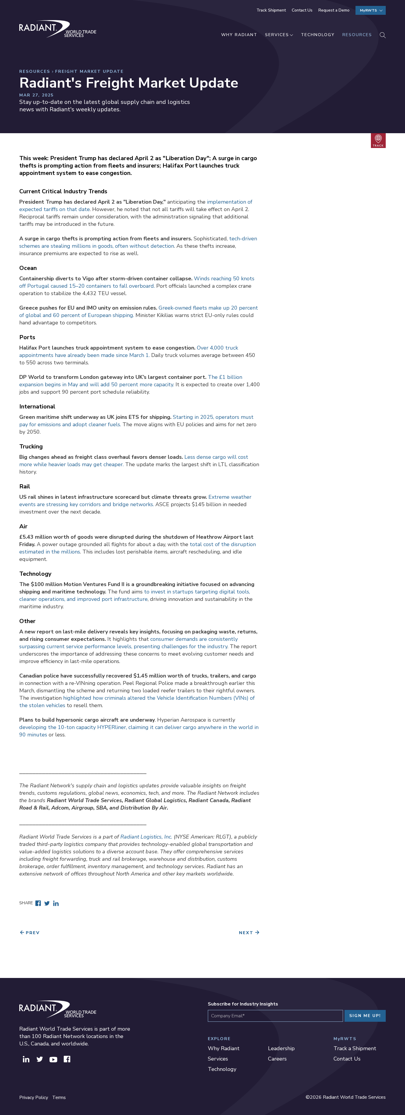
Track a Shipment (355, 1048)
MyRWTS (368, 10)
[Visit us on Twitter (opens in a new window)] (39, 1058)
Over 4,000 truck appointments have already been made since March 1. (128, 351)
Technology (318, 35)
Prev (33, 933)
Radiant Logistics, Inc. (146, 836)
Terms (59, 1097)
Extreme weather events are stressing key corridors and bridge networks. (135, 500)
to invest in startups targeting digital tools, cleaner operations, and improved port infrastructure (134, 595)
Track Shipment (271, 10)
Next (246, 933)
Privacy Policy (33, 1097)
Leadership (281, 1048)
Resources (357, 35)
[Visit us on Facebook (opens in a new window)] (67, 1058)
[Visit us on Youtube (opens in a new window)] (53, 1058)
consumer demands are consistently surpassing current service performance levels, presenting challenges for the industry (128, 642)
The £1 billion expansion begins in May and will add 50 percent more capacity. (130, 381)
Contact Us (302, 10)
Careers (277, 1058)
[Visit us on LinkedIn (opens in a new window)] (26, 1058)
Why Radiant (239, 35)
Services (277, 35)
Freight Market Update (89, 71)
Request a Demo (334, 10)
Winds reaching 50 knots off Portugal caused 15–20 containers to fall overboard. (136, 282)
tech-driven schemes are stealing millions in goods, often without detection (138, 242)
